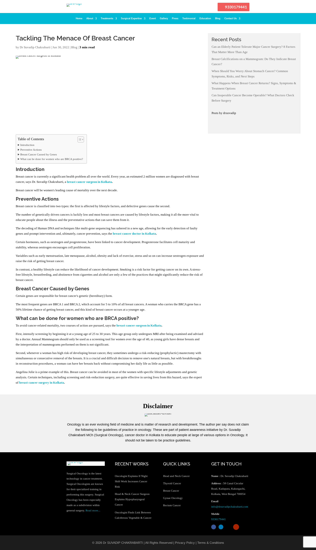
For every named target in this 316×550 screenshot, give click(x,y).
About (89, 18)
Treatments (107, 18)
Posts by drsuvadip (224, 113)
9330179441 (236, 7)
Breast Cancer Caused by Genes (38, 154)
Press (175, 18)
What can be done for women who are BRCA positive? (51, 159)
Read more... (93, 510)
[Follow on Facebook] (213, 527)
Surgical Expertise (131, 18)
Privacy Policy (185, 543)
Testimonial (188, 18)
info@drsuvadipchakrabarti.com (229, 506)
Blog (217, 18)
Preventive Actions (31, 149)
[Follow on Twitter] (228, 527)
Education (205, 18)
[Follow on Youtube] (236, 527)
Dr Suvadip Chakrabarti (35, 47)
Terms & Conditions (210, 543)
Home (79, 18)
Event (152, 18)
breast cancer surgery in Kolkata (41, 382)
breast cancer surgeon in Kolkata (138, 325)
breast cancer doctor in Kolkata (134, 233)
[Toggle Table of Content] (79, 139)
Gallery (164, 18)
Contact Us (230, 18)
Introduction (27, 144)
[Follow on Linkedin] (221, 527)
